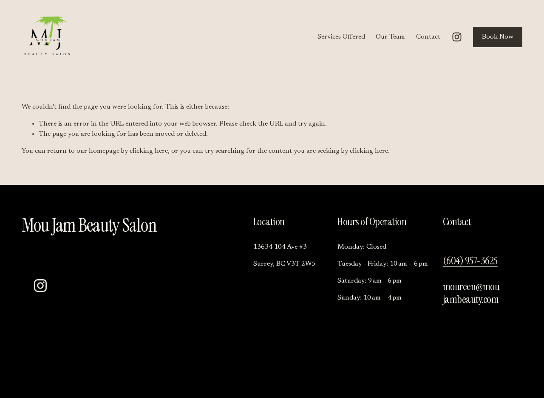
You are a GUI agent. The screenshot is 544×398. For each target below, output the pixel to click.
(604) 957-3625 (470, 261)
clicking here (149, 151)
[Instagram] (456, 36)
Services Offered (341, 37)
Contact (428, 37)
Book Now (497, 37)
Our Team (390, 37)
